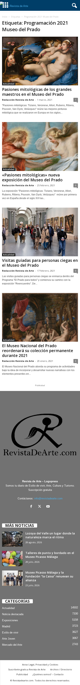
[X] (40, 506)
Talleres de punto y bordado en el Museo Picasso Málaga (49, 555)
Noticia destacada (12, 614)
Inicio (4, 16)
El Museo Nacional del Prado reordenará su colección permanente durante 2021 (37, 350)
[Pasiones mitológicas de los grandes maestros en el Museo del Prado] (40, 61)
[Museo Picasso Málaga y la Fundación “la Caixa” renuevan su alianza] (12, 578)
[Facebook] (32, 506)
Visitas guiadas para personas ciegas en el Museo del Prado (40, 263)
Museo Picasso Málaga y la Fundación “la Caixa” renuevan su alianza (49, 576)
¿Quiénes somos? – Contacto (48, 674)
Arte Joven (8, 638)
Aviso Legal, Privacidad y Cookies (40, 664)
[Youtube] (48, 506)
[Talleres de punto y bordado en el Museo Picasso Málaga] (12, 558)
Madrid (6, 626)
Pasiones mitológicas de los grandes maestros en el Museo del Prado (37, 92)
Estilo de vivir (10, 632)
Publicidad (22, 674)
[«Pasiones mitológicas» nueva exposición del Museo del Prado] (40, 146)
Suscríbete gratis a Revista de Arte (27, 669)
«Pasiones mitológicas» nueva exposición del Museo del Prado (32, 177)
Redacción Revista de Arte (18, 99)
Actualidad (8, 83)
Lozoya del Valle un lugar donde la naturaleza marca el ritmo (50, 535)
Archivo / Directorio (61, 669)
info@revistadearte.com (48, 498)
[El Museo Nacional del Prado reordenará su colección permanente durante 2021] (40, 317)
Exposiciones (10, 620)
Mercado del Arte (12, 644)
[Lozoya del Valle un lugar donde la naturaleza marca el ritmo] (12, 539)
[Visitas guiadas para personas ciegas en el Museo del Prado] (40, 232)
